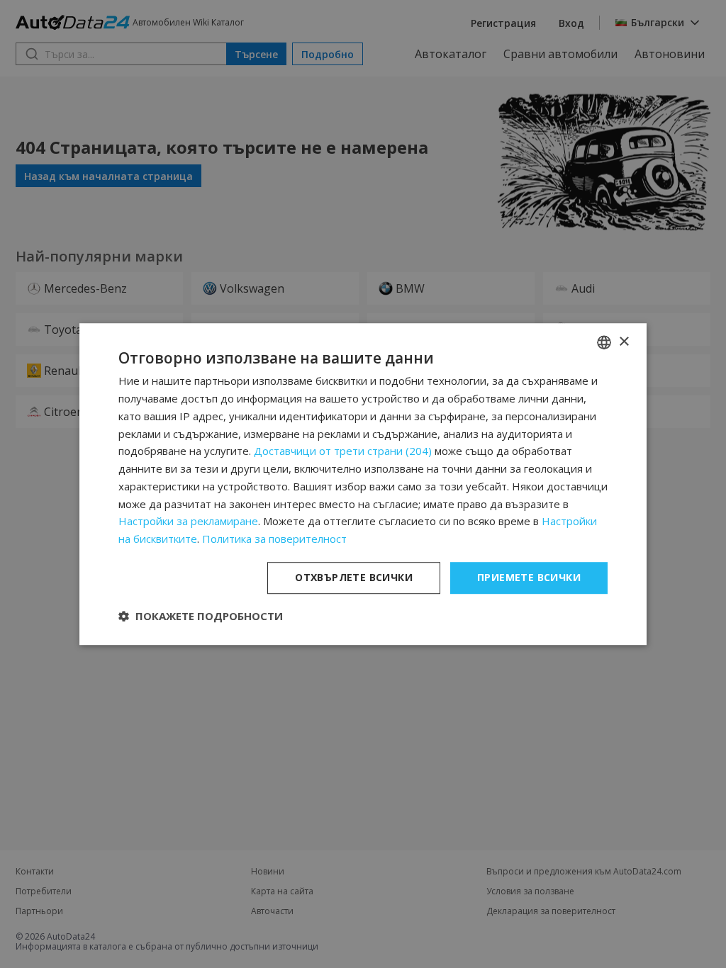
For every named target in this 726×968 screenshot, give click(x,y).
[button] (200, 616)
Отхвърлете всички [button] (354, 577)
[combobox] (604, 342)
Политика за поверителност (274, 538)
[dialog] (363, 484)
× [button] (623, 342)
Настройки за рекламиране (188, 521)
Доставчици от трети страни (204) (343, 451)
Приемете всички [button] (529, 577)
